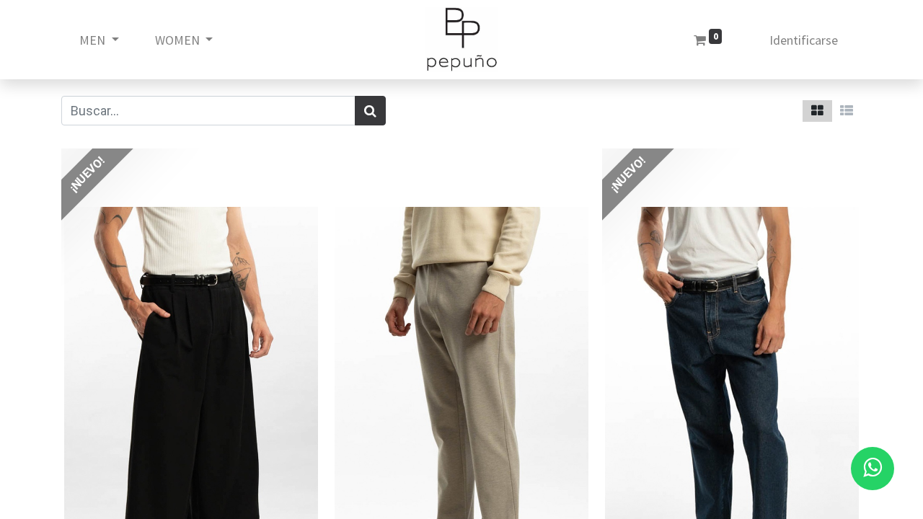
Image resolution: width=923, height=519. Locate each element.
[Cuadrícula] (817, 111)
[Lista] (846, 111)
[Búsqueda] (370, 110)
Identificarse (803, 40)
